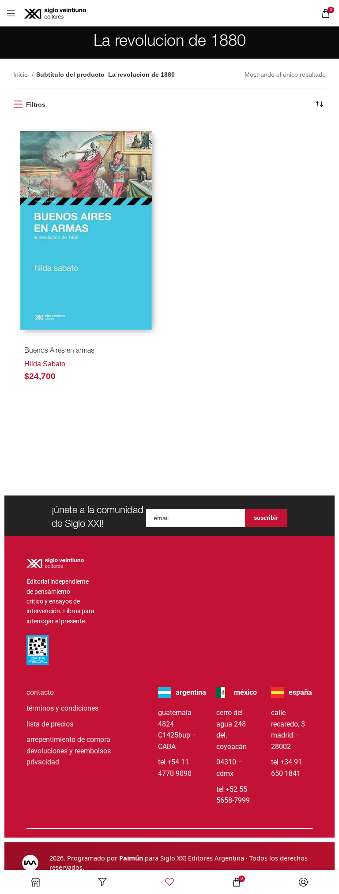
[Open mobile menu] (11, 13)
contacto (40, 692)
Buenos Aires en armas (59, 351)
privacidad (42, 762)
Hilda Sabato (44, 364)
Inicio (21, 74)
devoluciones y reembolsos (68, 751)
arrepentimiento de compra (68, 739)
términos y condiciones (62, 708)
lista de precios (49, 724)
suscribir (266, 517)
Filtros (35, 104)
